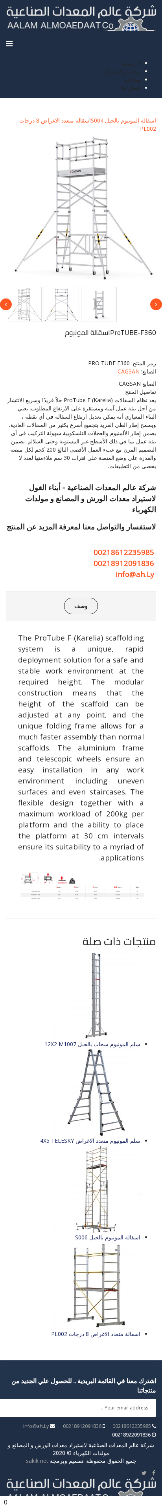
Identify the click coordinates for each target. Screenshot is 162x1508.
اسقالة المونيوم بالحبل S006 (107, 1237)
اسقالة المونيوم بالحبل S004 (123, 120)
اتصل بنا (131, 88)
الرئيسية (131, 63)
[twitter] (144, 1473)
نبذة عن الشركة (122, 71)
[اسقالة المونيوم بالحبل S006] (73, 1189)
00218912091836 (124, 563)
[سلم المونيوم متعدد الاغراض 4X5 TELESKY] (73, 1092)
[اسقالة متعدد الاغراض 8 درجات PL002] (73, 1285)
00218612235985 (124, 552)
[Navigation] (9, 43)
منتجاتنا (132, 79)
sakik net (37, 1460)
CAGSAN (129, 371)
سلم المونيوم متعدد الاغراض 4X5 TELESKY (90, 1140)
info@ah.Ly (135, 574)
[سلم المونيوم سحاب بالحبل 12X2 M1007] (73, 996)
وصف (81, 605)
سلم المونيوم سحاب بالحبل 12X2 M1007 (92, 1044)
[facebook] (153, 1473)
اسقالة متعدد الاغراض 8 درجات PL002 (95, 1334)
